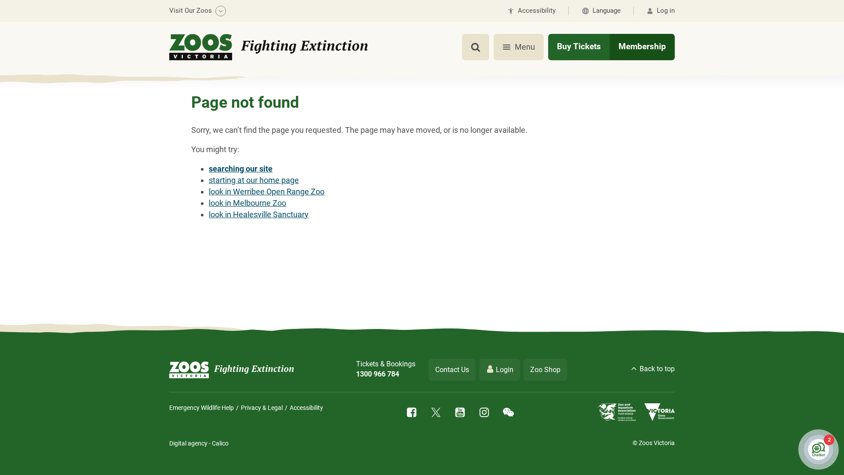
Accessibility (306, 407)
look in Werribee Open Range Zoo (266, 191)
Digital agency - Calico (199, 443)
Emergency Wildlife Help (201, 407)
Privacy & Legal (262, 407)
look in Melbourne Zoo (247, 203)
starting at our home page (254, 180)
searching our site (241, 168)
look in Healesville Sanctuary (259, 214)
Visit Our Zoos (190, 11)
